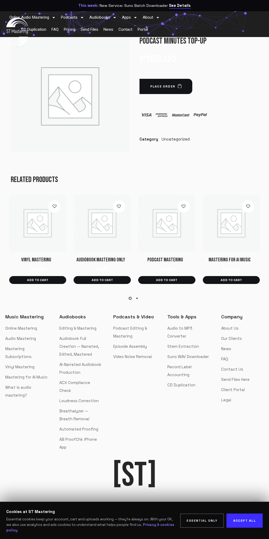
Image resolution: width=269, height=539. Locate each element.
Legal (226, 399)
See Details (180, 5)
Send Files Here (235, 379)
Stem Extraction (183, 346)
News (226, 348)
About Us (230, 328)
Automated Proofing (78, 429)
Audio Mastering (20, 338)
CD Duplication (181, 384)
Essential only (202, 521)
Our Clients (231, 338)
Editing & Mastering (77, 328)
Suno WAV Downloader (188, 356)
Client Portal (233, 389)
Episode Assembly (130, 346)
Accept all (244, 521)
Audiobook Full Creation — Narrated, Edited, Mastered (79, 346)
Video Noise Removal (132, 356)
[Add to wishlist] (54, 206)
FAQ (224, 358)
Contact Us (232, 369)
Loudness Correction (79, 400)
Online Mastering (21, 328)
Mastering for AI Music (26, 377)
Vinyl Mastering (19, 366)
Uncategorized (176, 139)
